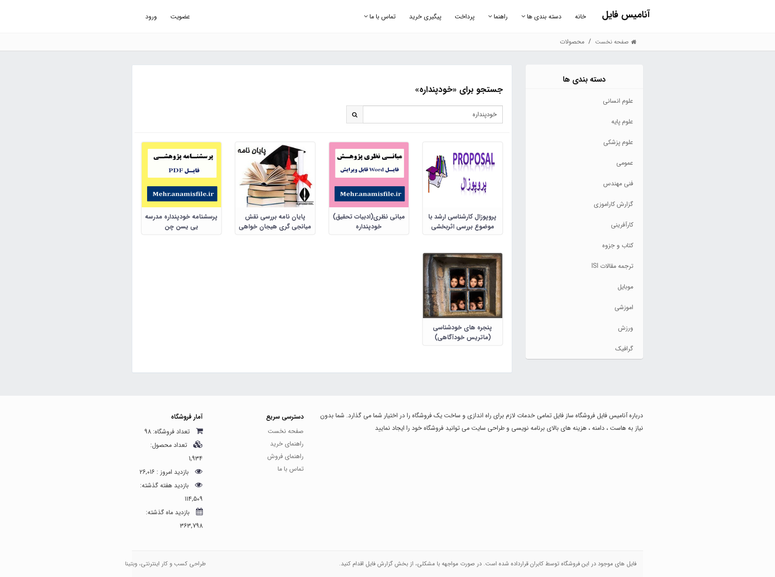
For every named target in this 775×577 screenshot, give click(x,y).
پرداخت (465, 17)
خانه (580, 17)
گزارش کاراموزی (613, 204)
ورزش (625, 328)
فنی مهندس (618, 183)
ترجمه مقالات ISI (612, 266)
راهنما (500, 17)
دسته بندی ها (543, 17)
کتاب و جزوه (617, 245)
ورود (151, 17)
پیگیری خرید (425, 17)
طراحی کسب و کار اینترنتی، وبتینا (165, 563)
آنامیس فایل (626, 14)
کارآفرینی (622, 225)
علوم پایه (622, 122)
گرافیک (624, 349)
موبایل (625, 287)
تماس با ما (382, 17)
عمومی (624, 163)
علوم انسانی (618, 101)
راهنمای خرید (287, 444)
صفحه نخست (286, 431)
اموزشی (623, 307)
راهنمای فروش (285, 456)
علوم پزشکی (618, 142)
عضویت (180, 17)
